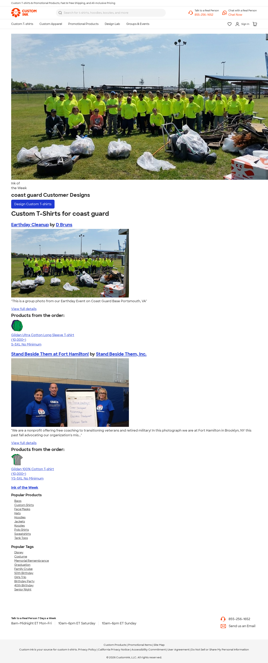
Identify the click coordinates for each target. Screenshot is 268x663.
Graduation (22, 565)
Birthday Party (24, 581)
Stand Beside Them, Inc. (121, 354)
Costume (20, 556)
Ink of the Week (24, 487)
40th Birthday (24, 585)
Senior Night (22, 589)
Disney (18, 552)
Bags (17, 501)
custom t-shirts (67, 649)
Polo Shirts (21, 529)
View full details (23, 309)
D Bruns (64, 225)
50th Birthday (23, 573)
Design (32, 204)
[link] (23, 12)
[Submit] (60, 13)
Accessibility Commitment (148, 649)
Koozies (19, 525)
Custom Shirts (24, 505)
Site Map (159, 645)
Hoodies (20, 517)
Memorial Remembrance (31, 560)
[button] (242, 15)
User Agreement (178, 649)
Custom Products (115, 645)
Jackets (19, 521)
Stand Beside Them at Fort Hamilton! (50, 354)
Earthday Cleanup (30, 225)
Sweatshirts (22, 534)
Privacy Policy (87, 649)
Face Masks (22, 509)
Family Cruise (23, 569)
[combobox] (111, 13)
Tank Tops (21, 538)
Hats (17, 513)
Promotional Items (140, 645)
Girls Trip (20, 577)
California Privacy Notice (114, 649)
